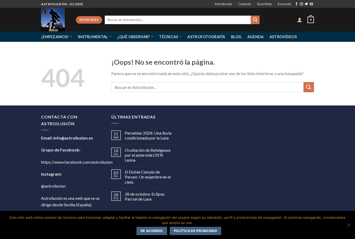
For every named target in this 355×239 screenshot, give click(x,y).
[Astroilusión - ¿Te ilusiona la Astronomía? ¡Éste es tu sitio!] (54, 19)
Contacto (244, 4)
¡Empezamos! (55, 37)
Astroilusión (223, 4)
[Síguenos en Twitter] (306, 4)
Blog (236, 37)
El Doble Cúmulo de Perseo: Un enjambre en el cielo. (148, 176)
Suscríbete (264, 4)
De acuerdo (152, 231)
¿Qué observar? (133, 37)
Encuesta (284, 4)
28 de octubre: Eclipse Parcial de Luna (144, 196)
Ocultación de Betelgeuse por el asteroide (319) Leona (147, 155)
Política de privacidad (195, 231)
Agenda (255, 37)
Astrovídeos (283, 37)
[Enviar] (255, 20)
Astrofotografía (206, 37)
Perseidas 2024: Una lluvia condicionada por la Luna (148, 135)
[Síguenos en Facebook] (296, 4)
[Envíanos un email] (311, 4)
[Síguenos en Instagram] (301, 4)
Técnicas (168, 37)
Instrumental (93, 37)
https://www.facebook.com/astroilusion (77, 162)
